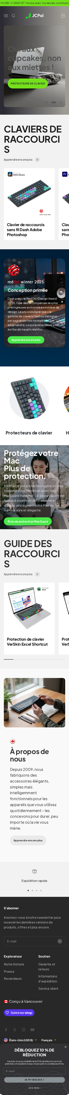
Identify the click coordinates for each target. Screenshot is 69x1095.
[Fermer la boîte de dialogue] (65, 1047)
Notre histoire (14, 964)
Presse (9, 971)
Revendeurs (13, 978)
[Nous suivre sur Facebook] (6, 1030)
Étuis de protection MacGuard (28, 521)
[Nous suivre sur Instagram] (23, 1030)
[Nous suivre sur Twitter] (15, 1030)
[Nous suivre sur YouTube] (32, 1030)
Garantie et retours (46, 966)
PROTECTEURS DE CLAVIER (28, 83)
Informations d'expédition (47, 978)
